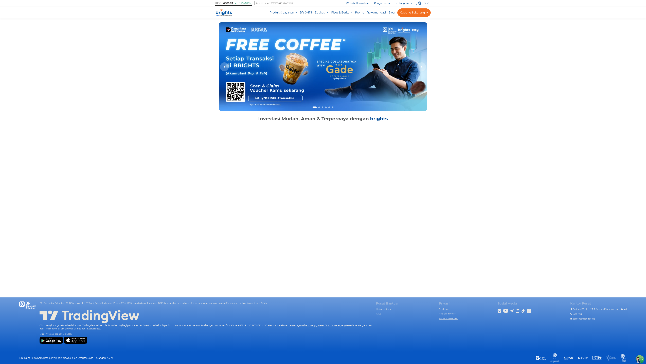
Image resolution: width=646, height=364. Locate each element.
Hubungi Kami (383, 309)
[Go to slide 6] (332, 107)
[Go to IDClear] (583, 357)
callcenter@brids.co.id (584, 318)
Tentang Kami (403, 3)
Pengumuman (382, 3)
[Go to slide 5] (329, 107)
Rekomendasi (376, 12)
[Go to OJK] (541, 357)
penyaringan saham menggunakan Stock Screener (315, 325)
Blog (391, 12)
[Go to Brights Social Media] (499, 310)
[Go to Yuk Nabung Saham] (623, 357)
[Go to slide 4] (326, 107)
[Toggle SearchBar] (415, 3)
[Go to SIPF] (597, 357)
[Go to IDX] (555, 357)
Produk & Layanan (282, 12)
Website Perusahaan (358, 3)
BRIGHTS (306, 12)
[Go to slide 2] (319, 107)
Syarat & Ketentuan (448, 318)
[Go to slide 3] (322, 107)
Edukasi (320, 12)
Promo (359, 12)
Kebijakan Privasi (447, 313)
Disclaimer (444, 309)
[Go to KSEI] (569, 357)
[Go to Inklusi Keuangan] (611, 357)
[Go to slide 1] (315, 107)
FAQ (378, 313)
